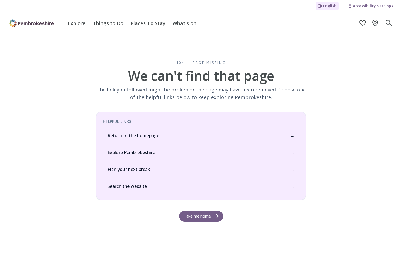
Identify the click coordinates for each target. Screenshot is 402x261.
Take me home (197, 216)
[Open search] (388, 23)
